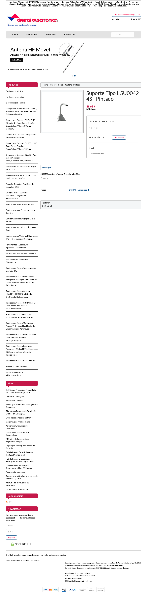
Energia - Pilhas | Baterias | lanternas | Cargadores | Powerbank (18, 195)
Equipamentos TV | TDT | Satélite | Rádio (21, 228)
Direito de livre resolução (17, 489)
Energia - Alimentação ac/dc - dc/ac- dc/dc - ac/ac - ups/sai (21, 176)
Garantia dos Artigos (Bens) (18, 421)
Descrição (46, 168)
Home (15, 34)
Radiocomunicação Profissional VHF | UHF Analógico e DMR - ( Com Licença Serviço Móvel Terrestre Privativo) (21, 280)
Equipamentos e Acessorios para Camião (20, 211)
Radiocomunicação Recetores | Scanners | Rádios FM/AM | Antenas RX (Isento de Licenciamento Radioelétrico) (22, 350)
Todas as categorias (15, 97)
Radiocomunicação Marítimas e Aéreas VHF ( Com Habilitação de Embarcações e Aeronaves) (20, 326)
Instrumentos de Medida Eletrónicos (17, 260)
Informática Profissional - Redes (20, 253)
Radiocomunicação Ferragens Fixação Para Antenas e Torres (19, 315)
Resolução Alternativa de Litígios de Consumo (21, 405)
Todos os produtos (14, 91)
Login (116, 19)
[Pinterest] (51, 206)
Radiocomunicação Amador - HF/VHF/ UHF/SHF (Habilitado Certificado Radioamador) (19, 294)
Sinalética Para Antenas (16, 366)
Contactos (69, 34)
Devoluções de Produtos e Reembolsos (17, 433)
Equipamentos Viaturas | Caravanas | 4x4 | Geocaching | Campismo (22, 237)
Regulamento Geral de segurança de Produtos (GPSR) (22, 477)
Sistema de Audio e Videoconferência (14, 373)
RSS (10, 502)
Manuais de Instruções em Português (17, 483)
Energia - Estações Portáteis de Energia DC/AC (20, 185)
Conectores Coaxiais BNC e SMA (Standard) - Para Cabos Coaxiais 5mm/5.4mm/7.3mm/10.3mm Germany (20, 124)
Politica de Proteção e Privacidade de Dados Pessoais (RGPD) (21, 391)
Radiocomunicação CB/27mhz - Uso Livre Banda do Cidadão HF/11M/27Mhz (22, 306)
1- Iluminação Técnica (15, 102)
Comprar (120, 137)
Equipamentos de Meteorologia (20, 204)
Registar (11, 537)
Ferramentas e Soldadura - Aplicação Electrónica (17, 246)
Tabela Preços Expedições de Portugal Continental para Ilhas (20, 460)
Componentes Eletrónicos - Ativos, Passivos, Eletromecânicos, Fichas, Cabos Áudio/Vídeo (21, 111)
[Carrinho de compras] (139, 15)
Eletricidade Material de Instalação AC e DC (21, 168)
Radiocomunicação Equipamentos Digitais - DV (21, 269)
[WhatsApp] (45, 206)
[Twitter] (48, 206)
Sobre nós (51, 34)
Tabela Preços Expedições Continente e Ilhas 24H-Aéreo (19, 466)
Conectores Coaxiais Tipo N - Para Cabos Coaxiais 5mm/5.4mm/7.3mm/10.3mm (21, 158)
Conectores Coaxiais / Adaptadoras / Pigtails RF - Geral (21, 136)
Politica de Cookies (14, 400)
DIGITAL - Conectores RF (79, 190)
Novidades (31, 34)
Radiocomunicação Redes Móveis (21, 360)
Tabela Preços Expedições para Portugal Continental (19, 453)
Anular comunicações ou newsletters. (17, 427)
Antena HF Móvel (30, 49)
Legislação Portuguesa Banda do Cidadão (20, 446)
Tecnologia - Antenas (15, 472)
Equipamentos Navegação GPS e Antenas (20, 220)
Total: (136, 19)
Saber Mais (16, 60)
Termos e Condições (15, 396)
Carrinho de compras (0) (125, 15)
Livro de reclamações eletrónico (20, 417)
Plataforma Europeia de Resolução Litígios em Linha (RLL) (21, 412)
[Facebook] (42, 206)
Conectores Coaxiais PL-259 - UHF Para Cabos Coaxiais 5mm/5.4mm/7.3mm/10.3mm (21, 146)
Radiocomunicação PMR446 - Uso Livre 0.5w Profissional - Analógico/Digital (21, 337)
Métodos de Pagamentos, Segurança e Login (17, 440)
